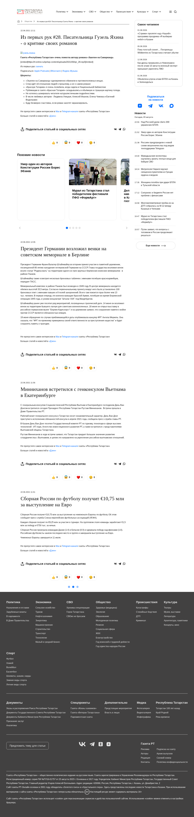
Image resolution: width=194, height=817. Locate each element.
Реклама (145, 749)
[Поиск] (175, 11)
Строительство (43, 629)
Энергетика (41, 620)
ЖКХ (98, 633)
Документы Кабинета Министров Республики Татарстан (33, 717)
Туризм (39, 612)
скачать (39, 66)
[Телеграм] (150, 105)
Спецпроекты (80, 702)
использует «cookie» (53, 798)
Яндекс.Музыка (69, 71)
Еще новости (153, 245)
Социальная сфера (105, 629)
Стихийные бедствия (146, 612)
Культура (141, 12)
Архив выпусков (165, 753)
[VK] (82, 744)
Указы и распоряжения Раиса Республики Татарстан (32, 708)
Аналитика (11, 725)
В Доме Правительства (17, 620)
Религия (100, 625)
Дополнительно (116, 702)
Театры (167, 608)
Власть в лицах (112, 712)
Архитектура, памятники (176, 620)
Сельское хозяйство (45, 608)
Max (58, 111)
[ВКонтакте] (115, 129)
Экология (100, 612)
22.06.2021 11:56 (28, 383)
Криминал (141, 620)
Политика (60, 12)
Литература (169, 616)
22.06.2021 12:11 (28, 30)
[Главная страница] (30, 11)
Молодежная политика (107, 620)
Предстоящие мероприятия (118, 708)
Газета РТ (148, 743)
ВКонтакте (56, 71)
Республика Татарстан (172, 702)
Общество (105, 12)
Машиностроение (44, 625)
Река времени (163, 717)
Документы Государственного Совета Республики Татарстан (36, 712)
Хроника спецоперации (78, 608)
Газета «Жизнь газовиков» (83, 708)
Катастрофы (142, 608)
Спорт (155, 12)
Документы (14, 702)
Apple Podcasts (41, 71)
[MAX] (171, 105)
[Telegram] (120, 129)
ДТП (138, 616)
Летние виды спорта (16, 684)
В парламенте (13, 616)
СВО (91, 12)
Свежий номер (164, 758)
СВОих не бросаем (76, 616)
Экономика (77, 12)
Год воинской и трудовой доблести (113, 642)
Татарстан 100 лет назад (168, 708)
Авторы (144, 753)
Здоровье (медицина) (106, 608)
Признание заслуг (15, 721)
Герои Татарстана (75, 612)
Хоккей (9, 663)
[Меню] (170, 11)
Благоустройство (104, 638)
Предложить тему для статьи (27, 745)
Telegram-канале (70, 111)
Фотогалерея (143, 708)
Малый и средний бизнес (48, 642)
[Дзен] (140, 105)
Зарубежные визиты (16, 612)
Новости (140, 113)
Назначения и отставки (17, 608)
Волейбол (11, 667)
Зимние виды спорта (16, 680)
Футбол (9, 659)
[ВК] (161, 105)
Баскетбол (11, 672)
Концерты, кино (171, 625)
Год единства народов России (110, 646)
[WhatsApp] (124, 129)
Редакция (145, 758)
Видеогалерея (144, 712)
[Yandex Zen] (109, 744)
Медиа (141, 702)
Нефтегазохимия (44, 616)
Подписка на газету (166, 749)
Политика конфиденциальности (172, 762)
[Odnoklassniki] (100, 744)
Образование (102, 616)
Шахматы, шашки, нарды (18, 676)
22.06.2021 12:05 (28, 242)
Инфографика (144, 717)
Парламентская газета (82, 717)
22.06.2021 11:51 (28, 492)
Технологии (41, 638)
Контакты (145, 762)
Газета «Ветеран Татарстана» (85, 712)
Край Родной (162, 712)
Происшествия (123, 12)
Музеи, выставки (172, 612)
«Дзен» (52, 116)
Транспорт (41, 633)
